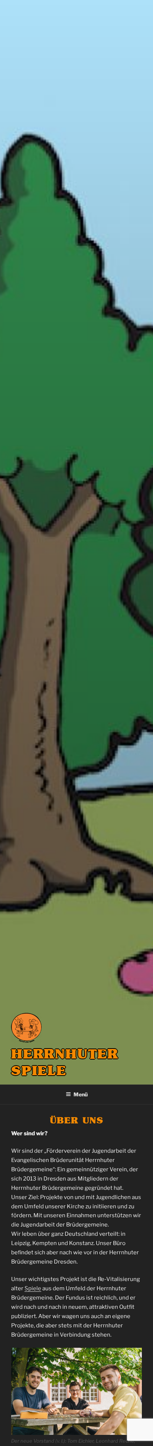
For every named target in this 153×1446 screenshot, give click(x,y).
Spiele (33, 1288)
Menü (81, 1094)
